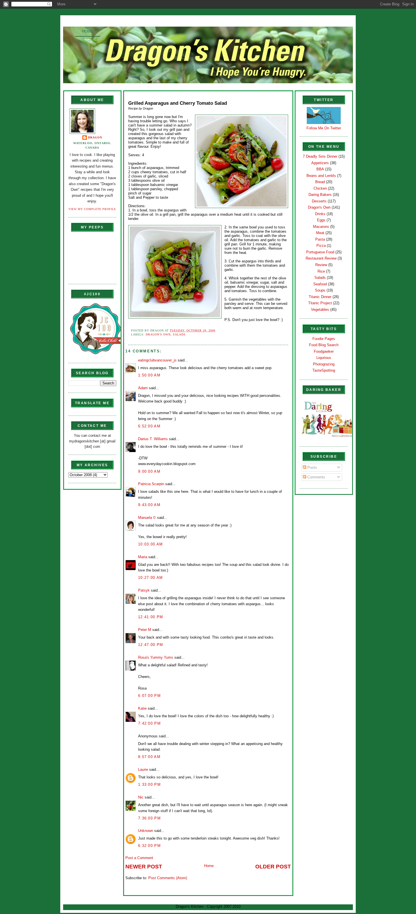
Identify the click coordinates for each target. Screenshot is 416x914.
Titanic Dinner (320, 297)
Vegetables (320, 309)
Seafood (320, 284)
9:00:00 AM (149, 471)
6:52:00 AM (149, 426)
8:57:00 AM (149, 757)
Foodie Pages (323, 339)
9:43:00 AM (149, 505)
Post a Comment (139, 858)
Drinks (320, 214)
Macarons (321, 226)
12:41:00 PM (150, 617)
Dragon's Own (158, 334)
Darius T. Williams (153, 439)
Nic (140, 797)
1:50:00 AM (149, 375)
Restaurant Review (321, 258)
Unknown (145, 831)
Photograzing (323, 364)
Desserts (319, 201)
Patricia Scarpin (151, 484)
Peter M (144, 630)
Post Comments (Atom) (167, 878)
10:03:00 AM (150, 544)
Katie (142, 708)
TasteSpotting (323, 370)
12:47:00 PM (150, 645)
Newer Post (143, 867)
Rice (321, 271)
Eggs (321, 220)
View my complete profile (92, 209)
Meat (320, 233)
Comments (315, 477)
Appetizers (320, 163)
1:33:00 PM (149, 784)
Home (87, 31)
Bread (320, 182)
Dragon (95, 137)
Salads (179, 334)
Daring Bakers (320, 194)
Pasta (320, 239)
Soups (320, 290)
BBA (320, 169)
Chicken (320, 188)
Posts (311, 467)
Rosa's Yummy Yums (155, 657)
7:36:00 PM (149, 818)
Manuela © (147, 517)
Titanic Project (320, 303)
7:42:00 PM (149, 723)
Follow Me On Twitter (323, 128)
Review (321, 265)
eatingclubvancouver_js (157, 360)
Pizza (321, 245)
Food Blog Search (323, 345)
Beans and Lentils (321, 176)
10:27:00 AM (150, 577)
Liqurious (323, 358)
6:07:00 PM (149, 695)
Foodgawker (324, 351)
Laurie (143, 769)
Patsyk (144, 590)
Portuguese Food (320, 252)
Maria (142, 557)
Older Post (273, 867)
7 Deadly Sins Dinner (320, 156)
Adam (143, 388)
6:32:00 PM (149, 846)
